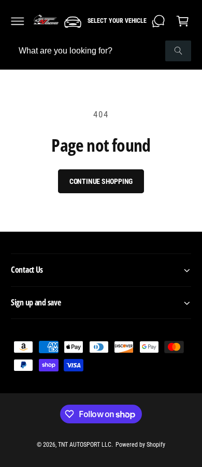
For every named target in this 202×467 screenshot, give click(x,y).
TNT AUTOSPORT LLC (84, 444)
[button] (18, 21)
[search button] (178, 51)
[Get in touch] (158, 21)
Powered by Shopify (140, 444)
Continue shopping (101, 181)
